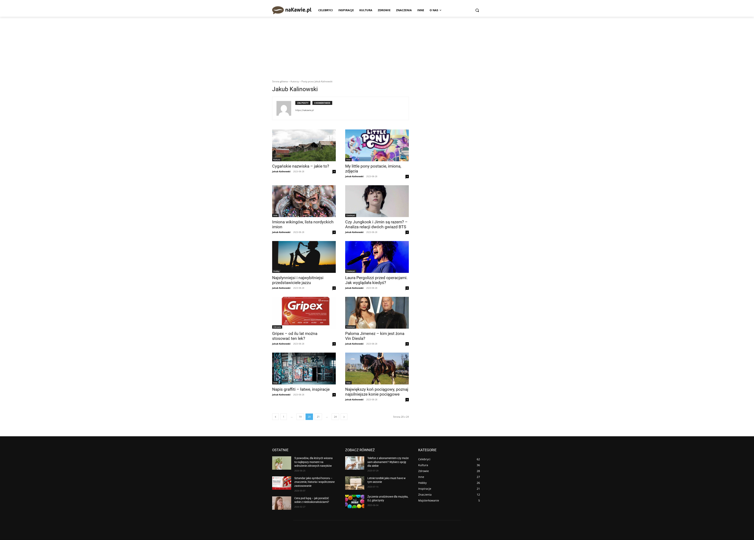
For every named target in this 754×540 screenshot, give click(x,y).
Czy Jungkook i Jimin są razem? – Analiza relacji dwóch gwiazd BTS (376, 224)
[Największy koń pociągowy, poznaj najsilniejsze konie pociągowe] (377, 368)
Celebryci (350, 215)
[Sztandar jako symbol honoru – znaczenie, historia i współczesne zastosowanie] (281, 483)
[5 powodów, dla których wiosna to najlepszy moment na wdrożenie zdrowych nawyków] (281, 463)
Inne (348, 159)
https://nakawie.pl (304, 110)
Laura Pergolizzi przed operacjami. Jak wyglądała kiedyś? (376, 280)
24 (335, 416)
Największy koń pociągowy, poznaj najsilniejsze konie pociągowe (376, 392)
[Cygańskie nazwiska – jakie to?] (304, 145)
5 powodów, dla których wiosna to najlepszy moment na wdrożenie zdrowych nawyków (313, 462)
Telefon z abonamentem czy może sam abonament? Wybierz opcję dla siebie (388, 462)
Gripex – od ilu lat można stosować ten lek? (294, 336)
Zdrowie (277, 326)
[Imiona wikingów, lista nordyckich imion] (304, 201)
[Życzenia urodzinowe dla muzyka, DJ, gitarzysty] (354, 501)
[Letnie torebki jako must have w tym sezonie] (354, 483)
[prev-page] (275, 416)
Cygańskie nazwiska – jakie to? (300, 166)
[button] (477, 10)
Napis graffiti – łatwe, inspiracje (301, 389)
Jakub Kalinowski (281, 171)
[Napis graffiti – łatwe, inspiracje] (304, 368)
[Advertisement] (377, 46)
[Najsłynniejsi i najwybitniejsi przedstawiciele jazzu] (304, 257)
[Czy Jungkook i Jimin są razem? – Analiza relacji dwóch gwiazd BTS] (377, 201)
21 (318, 416)
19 (300, 416)
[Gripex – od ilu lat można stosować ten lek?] (304, 313)
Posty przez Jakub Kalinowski (316, 81)
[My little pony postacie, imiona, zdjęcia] (377, 145)
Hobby (276, 271)
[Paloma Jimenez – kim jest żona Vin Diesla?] (377, 313)
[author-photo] (285, 108)
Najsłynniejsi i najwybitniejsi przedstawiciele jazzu (297, 280)
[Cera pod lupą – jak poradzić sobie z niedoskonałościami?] (281, 503)
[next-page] (344, 416)
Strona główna (280, 81)
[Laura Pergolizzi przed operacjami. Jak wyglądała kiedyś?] (377, 257)
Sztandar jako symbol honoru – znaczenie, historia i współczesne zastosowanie (314, 482)
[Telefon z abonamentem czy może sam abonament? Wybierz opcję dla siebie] (354, 463)
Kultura (276, 159)
